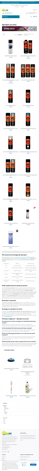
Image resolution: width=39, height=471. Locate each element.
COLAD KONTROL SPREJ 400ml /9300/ (28, 223)
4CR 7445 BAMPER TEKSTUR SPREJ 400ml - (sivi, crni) (11, 175)
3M (4, 419)
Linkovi (3, 458)
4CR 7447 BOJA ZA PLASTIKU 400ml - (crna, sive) (28, 199)
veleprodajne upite (8, 316)
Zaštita (5, 413)
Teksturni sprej (29, 257)
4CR (4, 420)
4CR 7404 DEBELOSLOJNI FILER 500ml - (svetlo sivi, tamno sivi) (10, 80)
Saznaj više (33, 462)
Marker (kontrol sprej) (6, 258)
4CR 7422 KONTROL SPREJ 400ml (28, 105)
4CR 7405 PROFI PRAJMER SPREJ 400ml (28, 80)
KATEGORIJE (5, 16)
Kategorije (5, 403)
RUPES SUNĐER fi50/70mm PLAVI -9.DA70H (11, 368)
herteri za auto (5, 315)
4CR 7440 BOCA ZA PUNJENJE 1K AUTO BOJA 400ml (28, 151)
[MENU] (36, 16)
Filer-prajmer (6, 408)
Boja (5, 409)
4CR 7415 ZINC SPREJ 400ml (11, 105)
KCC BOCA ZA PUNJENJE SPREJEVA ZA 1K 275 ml (11, 246)
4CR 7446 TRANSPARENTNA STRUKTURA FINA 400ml (28, 175)
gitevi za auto (11, 315)
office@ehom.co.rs (7, 447)
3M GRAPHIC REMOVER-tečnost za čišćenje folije (28, 395)
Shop (6, 19)
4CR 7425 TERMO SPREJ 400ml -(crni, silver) (10, 128)
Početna (3, 19)
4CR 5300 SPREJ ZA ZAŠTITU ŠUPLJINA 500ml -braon (28, 56)
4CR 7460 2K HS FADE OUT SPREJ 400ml (10, 223)
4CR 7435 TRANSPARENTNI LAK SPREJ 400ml (10, 151)
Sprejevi (4, 405)
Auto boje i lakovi (23, 258)
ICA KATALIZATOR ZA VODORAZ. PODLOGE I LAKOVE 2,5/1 (27, 372)
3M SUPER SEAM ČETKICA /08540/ (11, 395)
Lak (19, 257)
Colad (5, 423)
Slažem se (33, 464)
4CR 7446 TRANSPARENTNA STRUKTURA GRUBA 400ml (11, 200)
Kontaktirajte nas (5, 449)
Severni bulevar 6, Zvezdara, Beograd (11, 444)
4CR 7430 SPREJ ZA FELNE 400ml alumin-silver (28, 128)
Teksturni (5, 412)
